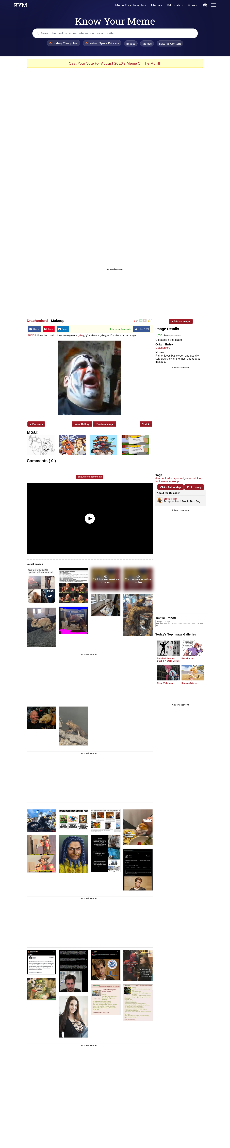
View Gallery (82, 424)
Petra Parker (188, 658)
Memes (147, 43)
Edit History (194, 487)
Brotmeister (170, 498)
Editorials (173, 5)
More (191, 5)
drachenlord (162, 478)
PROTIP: (32, 335)
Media (155, 5)
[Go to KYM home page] (20, 6)
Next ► (146, 424)
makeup (174, 481)
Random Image (104, 424)
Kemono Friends (189, 683)
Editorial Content (170, 43)
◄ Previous (36, 424)
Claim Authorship (170, 487)
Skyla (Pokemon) (165, 683)
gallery (81, 335)
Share (35, 329)
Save (50, 329)
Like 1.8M (143, 329)
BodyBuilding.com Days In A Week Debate (168, 659)
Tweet (64, 329)
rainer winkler (193, 478)
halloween (161, 481)
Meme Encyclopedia (129, 5)
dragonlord (177, 478)
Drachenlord (37, 321)
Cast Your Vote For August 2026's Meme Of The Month (115, 63)
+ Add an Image (181, 321)
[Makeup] (90, 378)
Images (130, 43)
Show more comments (90, 476)
